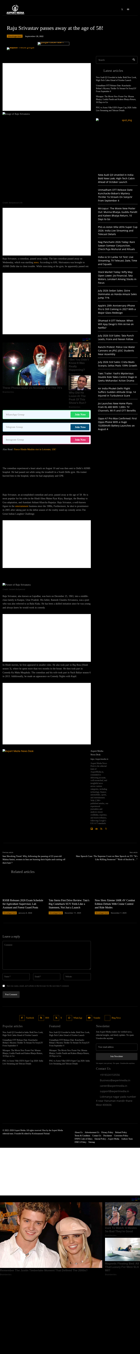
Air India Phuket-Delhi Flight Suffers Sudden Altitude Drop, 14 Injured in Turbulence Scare (117, 392)
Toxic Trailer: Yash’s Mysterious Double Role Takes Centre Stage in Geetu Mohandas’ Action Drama (117, 377)
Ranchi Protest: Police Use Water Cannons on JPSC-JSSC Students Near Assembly (116, 350)
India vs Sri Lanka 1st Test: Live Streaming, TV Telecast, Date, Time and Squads (117, 260)
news (36, 262)
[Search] (133, 60)
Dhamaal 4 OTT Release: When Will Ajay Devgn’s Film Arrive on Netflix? (116, 324)
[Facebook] (22, 1018)
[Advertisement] (47, 87)
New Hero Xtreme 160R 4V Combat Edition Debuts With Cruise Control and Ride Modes (115, 904)
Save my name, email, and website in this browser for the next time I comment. (38, 986)
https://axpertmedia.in (99, 759)
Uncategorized (15, 36)
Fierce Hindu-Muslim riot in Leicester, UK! (35, 449)
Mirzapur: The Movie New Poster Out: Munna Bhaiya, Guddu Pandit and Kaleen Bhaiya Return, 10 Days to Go (116, 99)
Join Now (80, 414)
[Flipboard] (91, 828)
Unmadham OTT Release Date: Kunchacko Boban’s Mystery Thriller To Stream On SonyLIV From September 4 (116, 88)
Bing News (116, 1018)
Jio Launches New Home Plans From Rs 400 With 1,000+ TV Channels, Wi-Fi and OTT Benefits (117, 407)
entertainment (21, 506)
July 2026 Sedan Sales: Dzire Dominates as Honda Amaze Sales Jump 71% (117, 294)
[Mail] (96, 828)
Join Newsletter (116, 1056)
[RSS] (101, 828)
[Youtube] (89, 1018)
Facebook (30, 1018)
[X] (106, 828)
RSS (47, 1018)
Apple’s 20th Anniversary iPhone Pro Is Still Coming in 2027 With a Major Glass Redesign (117, 309)
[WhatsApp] (69, 1018)
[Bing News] (107, 1018)
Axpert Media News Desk (96, 753)
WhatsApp (77, 1018)
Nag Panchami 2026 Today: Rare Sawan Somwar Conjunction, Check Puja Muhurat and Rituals (116, 245)
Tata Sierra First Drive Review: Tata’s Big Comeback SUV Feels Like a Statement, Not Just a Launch (69, 904)
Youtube (96, 1018)
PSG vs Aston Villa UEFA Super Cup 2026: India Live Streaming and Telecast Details (117, 230)
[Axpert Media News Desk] (45, 791)
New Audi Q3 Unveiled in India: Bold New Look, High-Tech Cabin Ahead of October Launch (116, 178)
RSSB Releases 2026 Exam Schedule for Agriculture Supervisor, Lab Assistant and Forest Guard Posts (23, 904)
